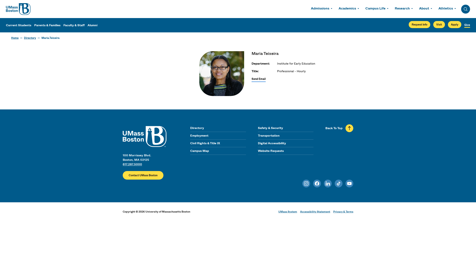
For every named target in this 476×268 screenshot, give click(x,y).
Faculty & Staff (74, 25)
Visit (439, 24)
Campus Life (375, 8)
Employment (199, 135)
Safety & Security (270, 128)
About (424, 8)
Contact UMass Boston (143, 175)
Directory (30, 38)
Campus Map (199, 151)
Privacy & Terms (343, 211)
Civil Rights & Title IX (205, 143)
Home (15, 38)
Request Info (419, 24)
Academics (347, 8)
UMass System (287, 211)
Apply (454, 24)
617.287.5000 (132, 164)
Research (402, 8)
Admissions (320, 8)
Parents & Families (47, 25)
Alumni (92, 25)
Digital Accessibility (272, 143)
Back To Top (333, 128)
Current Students (18, 25)
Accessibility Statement (315, 211)
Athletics (445, 8)
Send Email (259, 79)
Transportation (269, 135)
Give (467, 25)
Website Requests (271, 151)
